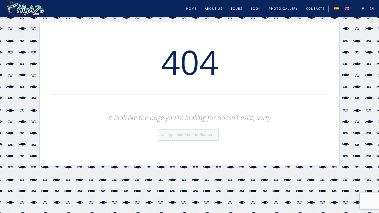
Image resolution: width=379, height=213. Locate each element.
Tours (236, 8)
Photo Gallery (283, 8)
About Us (213, 8)
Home (191, 8)
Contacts (315, 8)
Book (256, 8)
